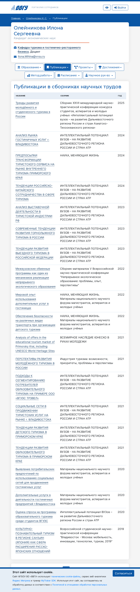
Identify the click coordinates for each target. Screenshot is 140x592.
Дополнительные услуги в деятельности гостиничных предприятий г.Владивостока (35, 499)
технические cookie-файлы (65, 576)
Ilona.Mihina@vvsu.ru (31, 56)
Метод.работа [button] (40, 75)
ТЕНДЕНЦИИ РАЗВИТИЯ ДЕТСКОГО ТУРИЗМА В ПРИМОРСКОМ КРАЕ (32, 432)
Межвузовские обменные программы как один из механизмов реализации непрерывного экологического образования (35, 277)
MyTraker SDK (48, 580)
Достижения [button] (111, 67)
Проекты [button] (84, 67)
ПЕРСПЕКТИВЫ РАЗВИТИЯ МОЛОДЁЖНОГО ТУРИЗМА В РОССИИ (35, 363)
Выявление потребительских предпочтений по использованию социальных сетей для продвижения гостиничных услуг (35, 478)
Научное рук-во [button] (99, 75)
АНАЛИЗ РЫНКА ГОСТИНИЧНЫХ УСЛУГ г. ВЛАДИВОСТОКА (32, 140)
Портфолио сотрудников (45, 7)
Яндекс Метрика (21, 580)
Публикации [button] (57, 67)
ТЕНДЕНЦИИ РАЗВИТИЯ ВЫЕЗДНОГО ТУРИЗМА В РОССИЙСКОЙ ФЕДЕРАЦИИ (34, 253)
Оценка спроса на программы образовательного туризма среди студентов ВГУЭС (36, 516)
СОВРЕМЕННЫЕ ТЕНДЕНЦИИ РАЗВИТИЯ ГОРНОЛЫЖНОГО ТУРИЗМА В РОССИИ (35, 233)
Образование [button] (29, 67)
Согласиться (123, 573)
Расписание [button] (69, 75)
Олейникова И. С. (36, 18)
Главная (16, 18)
